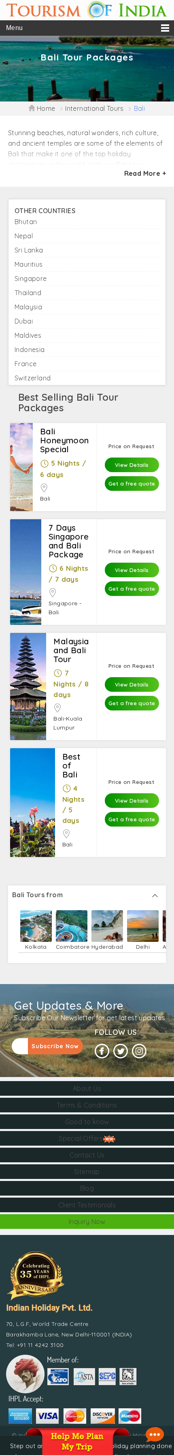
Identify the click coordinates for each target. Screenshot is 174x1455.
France (25, 364)
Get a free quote (131, 483)
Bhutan (26, 222)
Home (45, 108)
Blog (87, 1188)
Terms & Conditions (87, 1105)
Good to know (87, 1122)
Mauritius (29, 264)
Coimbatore (71, 946)
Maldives (28, 335)
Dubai (24, 321)
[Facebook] (102, 1051)
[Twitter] (120, 1051)
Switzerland (33, 378)
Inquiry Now (87, 1222)
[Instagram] (139, 1051)
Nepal (24, 236)
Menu (14, 27)
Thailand (28, 293)
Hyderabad (107, 946)
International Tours (94, 108)
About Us (87, 1088)
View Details (132, 464)
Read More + (145, 173)
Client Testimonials (87, 1205)
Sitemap (87, 1172)
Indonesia (30, 349)
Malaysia (28, 307)
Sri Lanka (29, 250)
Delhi (143, 946)
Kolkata (36, 946)
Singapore (31, 278)
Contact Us (87, 1155)
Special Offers (81, 1138)
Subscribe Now (55, 1046)
